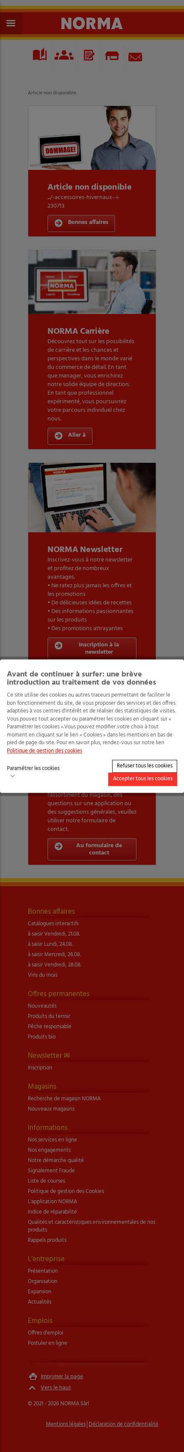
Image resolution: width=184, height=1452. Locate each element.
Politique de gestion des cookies (44, 750)
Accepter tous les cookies (142, 779)
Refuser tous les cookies (144, 765)
